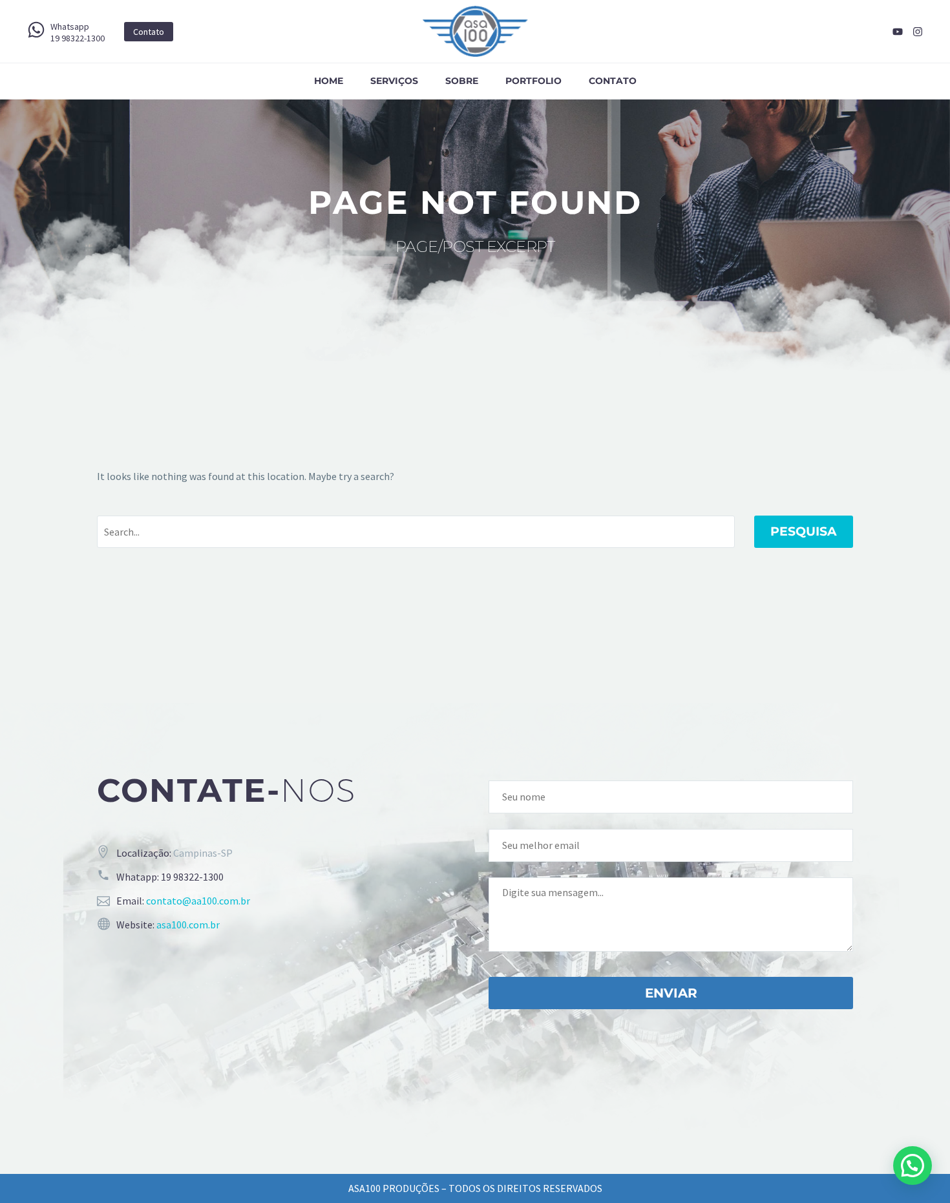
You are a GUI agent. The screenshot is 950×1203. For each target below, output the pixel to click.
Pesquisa (803, 531)
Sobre (461, 81)
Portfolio (533, 81)
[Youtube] (897, 31)
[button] (912, 1165)
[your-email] (671, 843)
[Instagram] (918, 31)
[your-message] (671, 912)
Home (328, 81)
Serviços (394, 81)
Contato (613, 81)
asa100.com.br (188, 924)
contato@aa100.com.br (198, 900)
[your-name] (671, 795)
